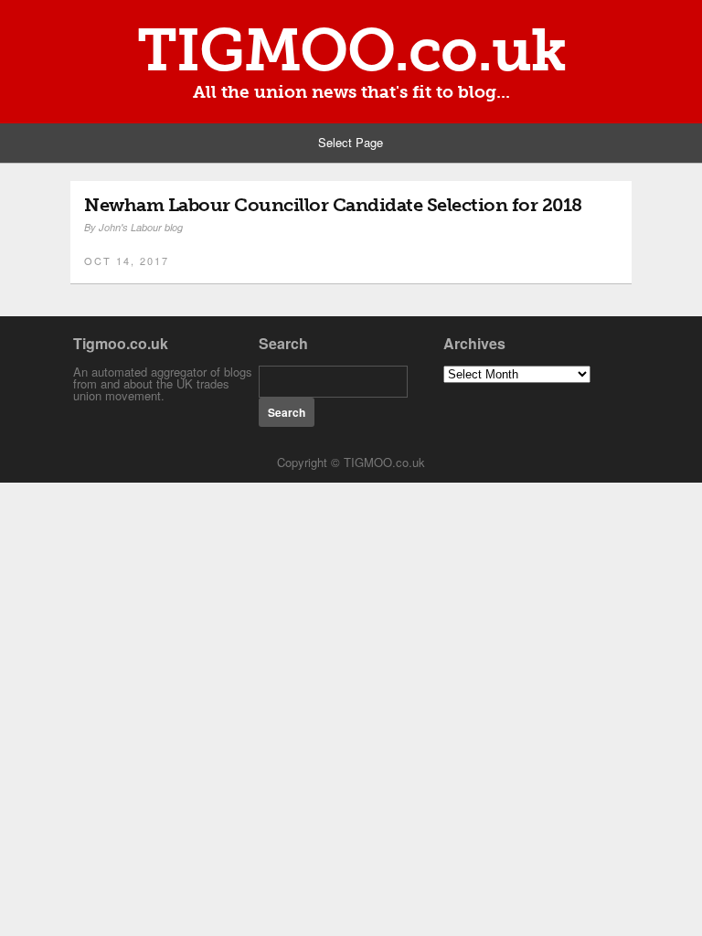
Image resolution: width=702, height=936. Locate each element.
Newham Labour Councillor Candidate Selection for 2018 (333, 205)
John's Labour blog (141, 227)
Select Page (350, 142)
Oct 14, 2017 (126, 260)
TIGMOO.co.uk (351, 50)
